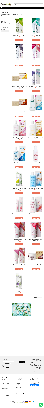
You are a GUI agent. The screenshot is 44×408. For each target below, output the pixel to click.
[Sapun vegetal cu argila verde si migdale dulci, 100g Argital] (19, 102)
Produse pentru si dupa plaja (5, 23)
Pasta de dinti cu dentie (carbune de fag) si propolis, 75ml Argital (19, 61)
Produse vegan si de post (6, 383)
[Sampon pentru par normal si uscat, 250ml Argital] (19, 128)
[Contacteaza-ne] (39, 8)
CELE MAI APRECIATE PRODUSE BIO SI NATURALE (8, 377)
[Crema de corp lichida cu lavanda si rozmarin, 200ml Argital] (36, 204)
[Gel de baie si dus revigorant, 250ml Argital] (19, 153)
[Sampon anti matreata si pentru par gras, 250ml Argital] (36, 102)
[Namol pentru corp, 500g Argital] (36, 255)
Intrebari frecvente (6, 395)
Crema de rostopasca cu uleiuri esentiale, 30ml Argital (19, 291)
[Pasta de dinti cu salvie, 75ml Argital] (19, 26)
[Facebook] (20, 362)
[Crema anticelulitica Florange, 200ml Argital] (19, 230)
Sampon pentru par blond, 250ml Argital (35, 137)
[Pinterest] (22, 362)
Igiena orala (3, 21)
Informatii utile (19, 376)
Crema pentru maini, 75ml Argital (19, 264)
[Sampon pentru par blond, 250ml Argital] (36, 128)
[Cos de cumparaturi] (42, 8)
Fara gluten (3, 379)
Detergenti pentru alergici (6, 387)
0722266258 (36, 370)
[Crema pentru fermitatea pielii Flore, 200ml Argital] (36, 230)
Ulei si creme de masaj (4, 27)
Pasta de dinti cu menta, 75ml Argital (35, 35)
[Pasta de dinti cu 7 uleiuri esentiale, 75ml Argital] (36, 51)
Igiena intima (3, 20)
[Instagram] (24, 362)
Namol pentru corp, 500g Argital (36, 264)
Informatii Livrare (18, 382)
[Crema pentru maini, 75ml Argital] (19, 255)
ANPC (17, 388)
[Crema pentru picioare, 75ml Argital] (36, 77)
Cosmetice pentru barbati (5, 16)
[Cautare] (42, 4)
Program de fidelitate (20, 398)
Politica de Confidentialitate (6, 368)
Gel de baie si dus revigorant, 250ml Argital (19, 163)
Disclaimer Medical (20, 393)
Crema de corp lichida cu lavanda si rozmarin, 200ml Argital (35, 214)
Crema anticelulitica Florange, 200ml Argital (19, 240)
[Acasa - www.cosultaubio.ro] (6, 4)
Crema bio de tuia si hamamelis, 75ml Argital (19, 189)
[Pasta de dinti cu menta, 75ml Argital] (36, 26)
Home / (3, 9)
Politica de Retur (18, 384)
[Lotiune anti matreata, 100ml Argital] (36, 153)
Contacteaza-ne (35, 385)
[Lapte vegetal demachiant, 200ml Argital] (36, 179)
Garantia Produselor (19, 387)
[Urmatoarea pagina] (41, 297)
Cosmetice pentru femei (4, 19)
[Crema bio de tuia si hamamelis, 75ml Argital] (19, 179)
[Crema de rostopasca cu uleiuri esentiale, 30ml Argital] (19, 281)
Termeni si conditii (19, 378)
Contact (17, 391)
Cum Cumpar (18, 380)
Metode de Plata (18, 383)
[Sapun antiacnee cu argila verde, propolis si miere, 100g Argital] (19, 77)
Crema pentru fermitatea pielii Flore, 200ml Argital (35, 240)
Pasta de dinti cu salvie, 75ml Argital (19, 35)
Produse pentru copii (5, 384)
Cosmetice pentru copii (4, 17)
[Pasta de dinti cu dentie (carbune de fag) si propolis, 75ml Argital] (19, 51)
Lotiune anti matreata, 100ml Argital (35, 162)
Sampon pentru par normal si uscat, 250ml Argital (19, 138)
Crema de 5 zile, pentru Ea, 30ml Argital (19, 213)
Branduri (18, 395)
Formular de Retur (19, 386)
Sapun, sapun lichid (4, 24)
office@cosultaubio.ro (36, 371)
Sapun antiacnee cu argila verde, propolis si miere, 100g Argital (19, 87)
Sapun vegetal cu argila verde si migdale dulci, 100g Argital (19, 112)
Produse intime (3, 22)
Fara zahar (3, 382)
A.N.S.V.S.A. (17, 389)
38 (40, 297)
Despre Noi (4, 390)
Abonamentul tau (6, 393)
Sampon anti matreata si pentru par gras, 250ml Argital (35, 112)
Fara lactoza (3, 380)
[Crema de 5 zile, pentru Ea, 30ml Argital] (19, 204)
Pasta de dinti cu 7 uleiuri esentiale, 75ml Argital (35, 61)
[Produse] (2, 8)
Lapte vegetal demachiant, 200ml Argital (35, 188)
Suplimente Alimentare (5, 388)
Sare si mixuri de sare (4, 26)
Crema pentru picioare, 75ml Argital (35, 86)
